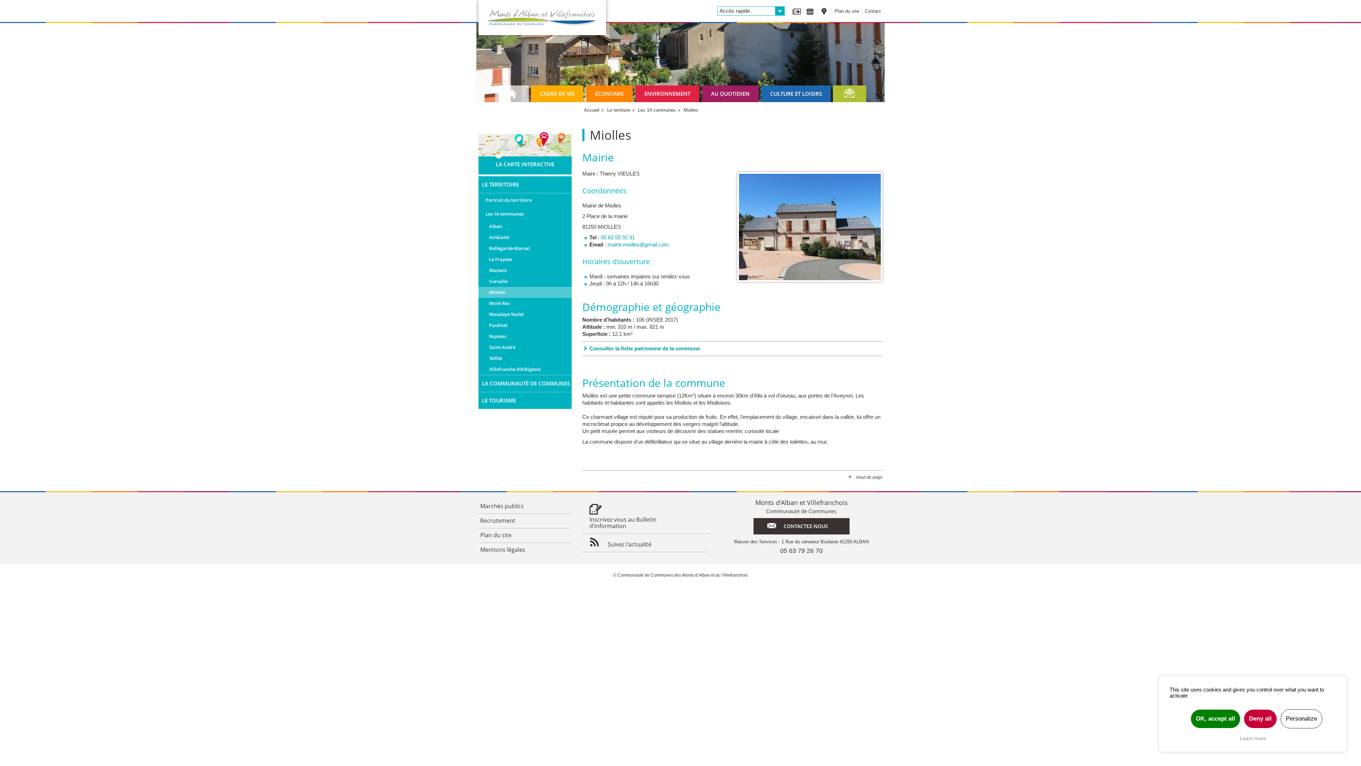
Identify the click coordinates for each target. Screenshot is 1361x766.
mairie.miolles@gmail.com (638, 245)
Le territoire (500, 184)
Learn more (1253, 738)
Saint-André (502, 347)
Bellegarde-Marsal (509, 248)
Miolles (497, 292)
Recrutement (497, 520)
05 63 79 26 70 (801, 551)
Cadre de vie (557, 93)
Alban (495, 226)
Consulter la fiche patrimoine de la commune (644, 348)
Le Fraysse (500, 259)
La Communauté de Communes (526, 383)
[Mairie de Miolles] (810, 227)
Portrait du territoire (509, 200)
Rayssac (497, 336)
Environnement (667, 93)
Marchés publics (502, 506)
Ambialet (499, 237)
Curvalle (498, 281)
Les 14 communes (504, 214)
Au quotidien (730, 93)
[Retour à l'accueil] (542, 17)
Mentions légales (502, 550)
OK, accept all (1215, 718)
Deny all (1260, 718)
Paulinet (498, 325)
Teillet (495, 358)
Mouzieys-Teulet (506, 314)
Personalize (1301, 718)
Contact (873, 11)
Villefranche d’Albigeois (515, 369)
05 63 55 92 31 (618, 237)
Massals (498, 270)
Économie (609, 93)
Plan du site (847, 11)
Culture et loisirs (796, 93)
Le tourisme (499, 400)
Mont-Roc (499, 303)
